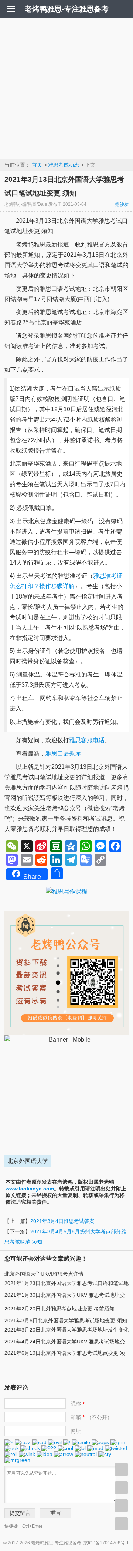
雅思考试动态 (63, 165)
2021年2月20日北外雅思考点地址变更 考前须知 (59, 1309)
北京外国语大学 (27, 1161)
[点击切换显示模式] (121, 1469)
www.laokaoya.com (30, 1189)
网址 (76, 1431)
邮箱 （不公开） (91, 1417)
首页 (37, 165)
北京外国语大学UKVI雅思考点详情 (43, 1274)
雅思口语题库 (63, 753)
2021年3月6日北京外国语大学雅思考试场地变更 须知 (65, 1320)
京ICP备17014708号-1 (106, 1542)
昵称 (78, 1404)
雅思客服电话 (87, 740)
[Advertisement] (66, 88)
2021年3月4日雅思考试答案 (62, 1221)
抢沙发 (122, 204)
